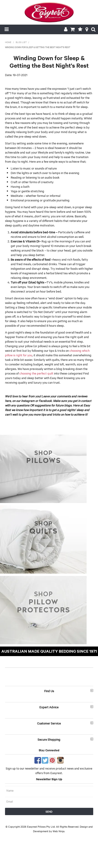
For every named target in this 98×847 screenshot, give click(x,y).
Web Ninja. (59, 831)
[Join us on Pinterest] (52, 759)
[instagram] (60, 759)
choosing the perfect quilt (36, 373)
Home (8, 42)
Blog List (21, 42)
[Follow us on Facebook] (37, 759)
